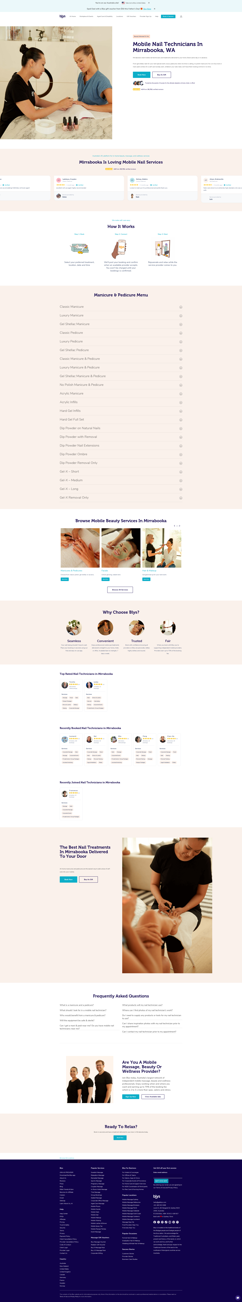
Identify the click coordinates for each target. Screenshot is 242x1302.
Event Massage (96, 1232)
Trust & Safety (64, 1225)
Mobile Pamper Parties (98, 1229)
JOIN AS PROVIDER (66, 1172)
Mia (119, 736)
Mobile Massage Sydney (130, 1199)
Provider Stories (127, 1256)
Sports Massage (96, 1181)
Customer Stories (128, 1254)
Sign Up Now (131, 1097)
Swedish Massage (97, 1172)
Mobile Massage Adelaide (130, 1211)
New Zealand (64, 1266)
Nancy (132, 199)
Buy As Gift (161, 75)
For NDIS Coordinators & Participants (134, 1187)
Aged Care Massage (97, 1204)
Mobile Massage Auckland (131, 1219)
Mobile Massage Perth (129, 1208)
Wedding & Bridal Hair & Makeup (133, 1243)
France (62, 1280)
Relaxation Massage (97, 1175)
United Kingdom (65, 1272)
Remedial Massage (97, 1178)
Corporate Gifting (97, 1253)
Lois (58, 199)
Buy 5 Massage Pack (98, 1248)
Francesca (73, 790)
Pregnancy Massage (97, 1184)
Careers (62, 1195)
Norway (62, 1286)
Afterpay (63, 1219)
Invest (62, 1198)
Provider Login (65, 1250)
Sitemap (62, 1201)
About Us (63, 1178)
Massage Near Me (128, 1222)
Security (62, 1228)
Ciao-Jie (170, 736)
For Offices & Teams (129, 1175)
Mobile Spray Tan (96, 1226)
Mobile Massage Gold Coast (131, 1214)
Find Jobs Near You (128, 1228)
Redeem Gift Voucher (98, 1245)
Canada (62, 1275)
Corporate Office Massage (99, 1201)
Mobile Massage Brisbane (130, 1205)
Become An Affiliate (66, 1192)
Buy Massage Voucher (98, 1242)
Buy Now (147, 9)
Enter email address (160, 1172)
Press (62, 1184)
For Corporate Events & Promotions (134, 1181)
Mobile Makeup (96, 1218)
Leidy (96, 682)
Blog (61, 1187)
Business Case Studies (129, 1259)
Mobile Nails (95, 1212)
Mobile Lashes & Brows (99, 1223)
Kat (95, 736)
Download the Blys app (67, 1175)
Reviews (62, 1181)
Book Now (142, 75)
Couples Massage (97, 1187)
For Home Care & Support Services (134, 1184)
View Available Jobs (153, 1097)
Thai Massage (95, 1192)
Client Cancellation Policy (68, 1239)
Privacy (62, 1233)
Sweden (62, 1283)
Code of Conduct (65, 1245)
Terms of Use (160, 1188)
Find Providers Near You (130, 1225)
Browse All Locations (67, 1158)
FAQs (62, 1216)
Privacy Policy (173, 1188)
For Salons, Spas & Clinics (131, 1178)
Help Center (64, 1214)
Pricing (62, 1222)
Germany (63, 1277)
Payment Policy (65, 1236)
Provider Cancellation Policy (69, 1242)
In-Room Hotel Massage (99, 1189)
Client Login (64, 1248)
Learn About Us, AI (66, 1204)
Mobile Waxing (96, 1220)
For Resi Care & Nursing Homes (133, 1189)
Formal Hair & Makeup (129, 1238)
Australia (63, 1263)
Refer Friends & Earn (67, 1189)
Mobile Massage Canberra (130, 1216)
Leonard (72, 736)
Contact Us (63, 1253)
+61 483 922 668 (159, 1205)
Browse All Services (120, 590)
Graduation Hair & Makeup (131, 1241)
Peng (145, 736)
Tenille (72, 682)
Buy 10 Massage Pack (98, 1250)
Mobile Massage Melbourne (131, 1202)
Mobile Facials (95, 1209)
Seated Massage (96, 1198)
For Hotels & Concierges (130, 1172)
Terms (62, 1231)
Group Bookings (96, 1195)
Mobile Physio (95, 1206)
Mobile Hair (95, 1215)
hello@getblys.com (159, 1202)
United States (64, 1269)
